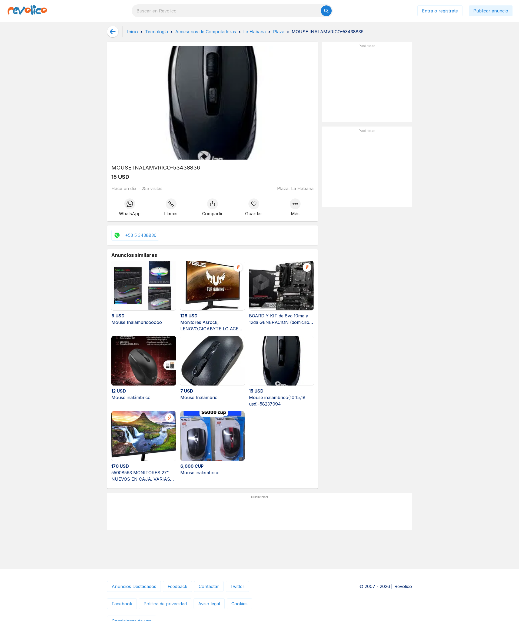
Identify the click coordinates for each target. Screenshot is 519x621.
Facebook (122, 603)
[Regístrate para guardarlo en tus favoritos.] (253, 207)
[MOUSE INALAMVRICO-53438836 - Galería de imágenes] (212, 103)
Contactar (209, 586)
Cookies (239, 603)
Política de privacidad (165, 603)
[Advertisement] (367, 84)
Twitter (237, 586)
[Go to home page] (27, 10)
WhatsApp (130, 213)
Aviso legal (209, 603)
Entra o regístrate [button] (440, 11)
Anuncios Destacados (134, 586)
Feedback (177, 586)
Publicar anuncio (490, 11)
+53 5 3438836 (141, 235)
